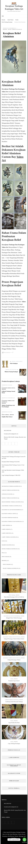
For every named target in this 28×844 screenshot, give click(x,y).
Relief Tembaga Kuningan (15, 29)
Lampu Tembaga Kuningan (9, 537)
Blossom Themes (14, 836)
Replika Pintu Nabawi (7, 416)
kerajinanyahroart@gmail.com (11, 433)
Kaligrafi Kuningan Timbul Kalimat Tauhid (14, 638)
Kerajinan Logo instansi (14, 680)
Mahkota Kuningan (7, 545)
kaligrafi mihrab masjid (9, 517)
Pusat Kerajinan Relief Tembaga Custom (11, 465)
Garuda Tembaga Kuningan (10, 490)
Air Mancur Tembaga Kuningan (11, 486)
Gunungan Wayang (7, 494)
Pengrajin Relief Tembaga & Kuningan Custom (13, 456)
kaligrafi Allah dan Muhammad (11, 509)
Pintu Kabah (5, 556)
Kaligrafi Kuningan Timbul (14, 659)
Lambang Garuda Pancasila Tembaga (14, 701)
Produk (5, 29)
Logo (3, 541)
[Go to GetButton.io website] (24, 842)
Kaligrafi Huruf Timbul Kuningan (14, 618)
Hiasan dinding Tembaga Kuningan (12, 501)
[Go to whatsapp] (24, 839)
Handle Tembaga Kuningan (10, 498)
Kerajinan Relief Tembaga (8, 461)
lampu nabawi (6, 529)
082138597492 (7, 430)
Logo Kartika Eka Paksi (14, 722)
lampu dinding (6, 525)
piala (3, 552)
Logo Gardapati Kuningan (8, 475)
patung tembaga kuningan (9, 548)
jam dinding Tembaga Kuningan (11, 505)
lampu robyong (6, 533)
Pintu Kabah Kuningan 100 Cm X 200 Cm (14, 597)
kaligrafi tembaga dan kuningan (8, 401)
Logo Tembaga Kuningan (14, 743)
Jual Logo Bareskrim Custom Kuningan (11, 470)
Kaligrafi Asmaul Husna (8, 387)
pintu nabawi (5, 414)
